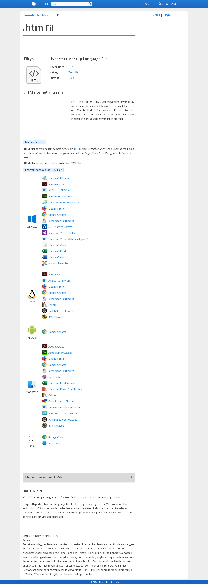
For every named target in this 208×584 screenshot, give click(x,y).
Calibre (52, 305)
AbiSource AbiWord (59, 190)
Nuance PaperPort (59, 263)
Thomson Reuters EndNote (64, 407)
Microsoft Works (58, 245)
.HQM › (167, 15)
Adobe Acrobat (56, 184)
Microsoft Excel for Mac (61, 383)
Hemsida (28, 15)
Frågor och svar (166, 3)
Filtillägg (42, 15)
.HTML (77, 149)
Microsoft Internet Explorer (64, 202)
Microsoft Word (57, 257)
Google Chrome (57, 214)
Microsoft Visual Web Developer (66, 239)
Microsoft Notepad (59, 178)
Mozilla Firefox (56, 208)
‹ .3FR (156, 15)
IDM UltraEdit (56, 317)
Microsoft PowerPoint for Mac (65, 389)
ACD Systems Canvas (60, 227)
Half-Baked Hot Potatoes (62, 311)
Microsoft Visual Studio (61, 233)
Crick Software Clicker (60, 401)
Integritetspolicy (113, 582)
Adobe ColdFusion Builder (63, 413)
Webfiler (73, 72)
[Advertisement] (79, 46)
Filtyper (145, 3)
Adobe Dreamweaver (60, 196)
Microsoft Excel (57, 251)
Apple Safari (55, 377)
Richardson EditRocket (61, 220)
